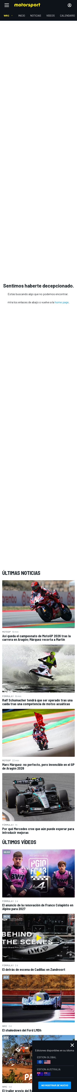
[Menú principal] (7, 5)
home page (62, 302)
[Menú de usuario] (69, 5)
